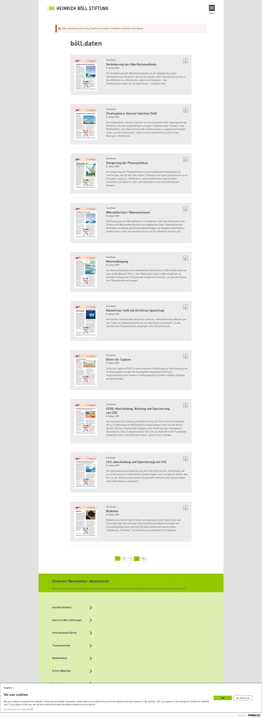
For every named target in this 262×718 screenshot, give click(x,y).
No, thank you (243, 698)
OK (222, 698)
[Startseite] (77, 8)
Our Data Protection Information (17, 709)
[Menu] (212, 8)
